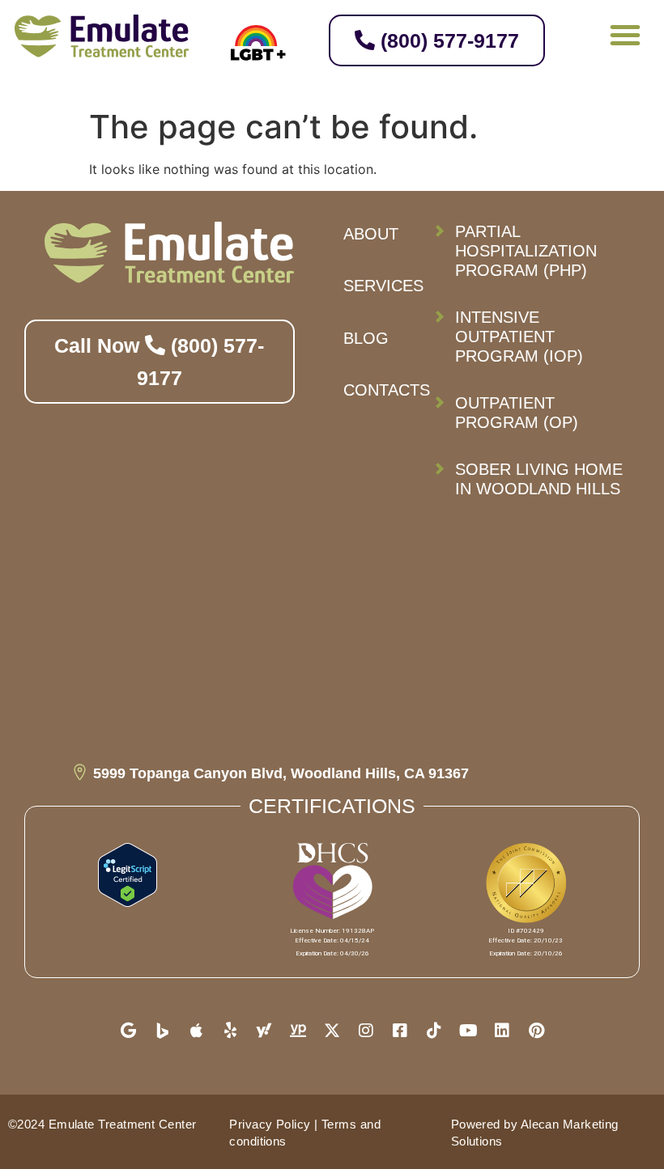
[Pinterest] (536, 1030)
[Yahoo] (264, 1030)
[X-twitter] (332, 1030)
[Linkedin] (502, 1030)
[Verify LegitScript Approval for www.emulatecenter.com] (127, 902)
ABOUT (370, 234)
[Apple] (196, 1030)
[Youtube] (468, 1030)
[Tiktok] (434, 1030)
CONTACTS (386, 390)
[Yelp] (230, 1030)
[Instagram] (366, 1030)
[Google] (128, 1030)
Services (383, 285)
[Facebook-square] (400, 1030)
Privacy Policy (269, 1124)
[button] (625, 35)
